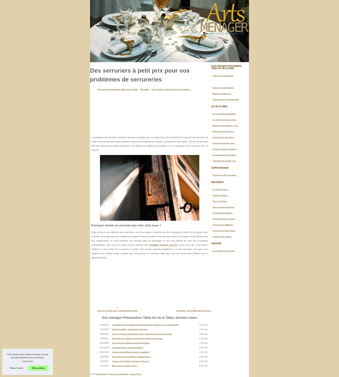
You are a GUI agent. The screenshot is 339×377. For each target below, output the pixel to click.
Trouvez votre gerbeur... (223, 237)
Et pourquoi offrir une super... (225, 175)
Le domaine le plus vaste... (224, 137)
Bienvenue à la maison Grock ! (125, 366)
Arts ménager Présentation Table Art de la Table (118, 89)
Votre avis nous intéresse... (224, 207)
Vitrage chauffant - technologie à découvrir (130, 329)
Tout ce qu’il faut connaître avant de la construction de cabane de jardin (142, 334)
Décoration (144, 89)
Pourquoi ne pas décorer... (224, 88)
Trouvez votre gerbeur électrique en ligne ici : (131, 361)
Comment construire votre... (224, 143)
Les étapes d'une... (221, 189)
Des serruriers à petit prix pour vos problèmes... (172, 89)
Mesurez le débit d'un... (222, 94)
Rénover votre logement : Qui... (226, 126)
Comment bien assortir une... (225, 161)
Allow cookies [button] (38, 368)
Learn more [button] (27, 361)
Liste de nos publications (223, 76)
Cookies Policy (135, 374)
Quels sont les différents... (223, 225)
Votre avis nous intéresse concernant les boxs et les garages (137, 338)
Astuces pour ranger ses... (224, 131)
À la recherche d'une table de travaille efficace (131, 357)
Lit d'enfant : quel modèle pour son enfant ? (194, 311)
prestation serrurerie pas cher (163, 245)
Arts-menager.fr (102, 374)
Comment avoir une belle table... (226, 99)
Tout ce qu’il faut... (220, 201)
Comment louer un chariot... (224, 219)
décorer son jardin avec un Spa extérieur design (117, 311)
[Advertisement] (149, 111)
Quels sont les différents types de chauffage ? (131, 352)
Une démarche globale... (223, 213)
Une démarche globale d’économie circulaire (130, 343)
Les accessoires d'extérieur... (225, 114)
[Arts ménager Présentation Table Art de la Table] (169, 31)
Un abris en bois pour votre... (225, 120)
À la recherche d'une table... (224, 231)
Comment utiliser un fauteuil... (225, 149)
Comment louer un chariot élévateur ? (128, 348)
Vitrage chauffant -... (221, 195)
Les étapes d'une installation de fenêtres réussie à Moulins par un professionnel (145, 325)
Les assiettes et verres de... (224, 251)
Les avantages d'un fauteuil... (225, 155)
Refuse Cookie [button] (16, 368)
